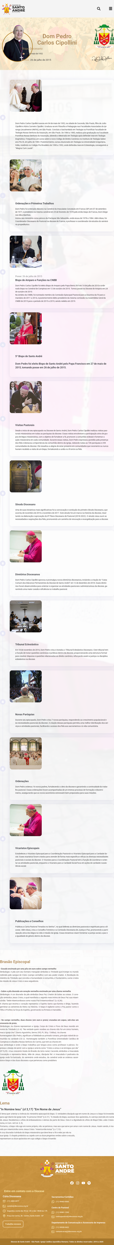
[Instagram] (77, 1183)
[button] (111, 9)
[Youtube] (83, 1183)
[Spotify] (89, 1183)
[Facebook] (72, 1183)
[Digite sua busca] (98, 8)
